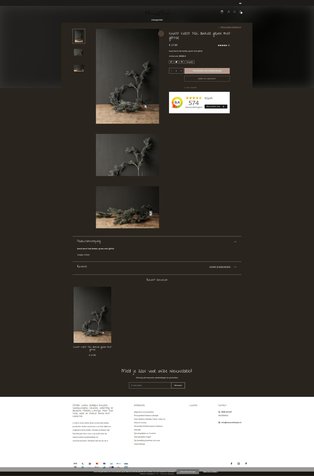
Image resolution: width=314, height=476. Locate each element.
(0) (229, 45)
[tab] (157, 241)
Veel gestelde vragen (142, 437)
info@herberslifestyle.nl (231, 422)
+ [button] (181, 71)
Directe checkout (207, 79)
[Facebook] (231, 463)
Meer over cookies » (210, 472)
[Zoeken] (234, 12)
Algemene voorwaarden (144, 412)
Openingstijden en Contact (145, 433)
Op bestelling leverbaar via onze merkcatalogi (147, 442)
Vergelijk (189, 62)
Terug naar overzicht (230, 27)
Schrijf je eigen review (220, 267)
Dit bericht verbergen (187, 472)
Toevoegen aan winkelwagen (207, 71)
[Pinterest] (246, 463)
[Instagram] (239, 463)
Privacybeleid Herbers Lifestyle (146, 415)
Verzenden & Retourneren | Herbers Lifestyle (148, 428)
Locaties (193, 406)
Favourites (161, 34)
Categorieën (157, 20)
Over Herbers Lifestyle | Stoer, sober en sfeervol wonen (149, 421)
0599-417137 (226, 412)
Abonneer (178, 385)
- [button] (171, 71)
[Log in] (229, 12)
